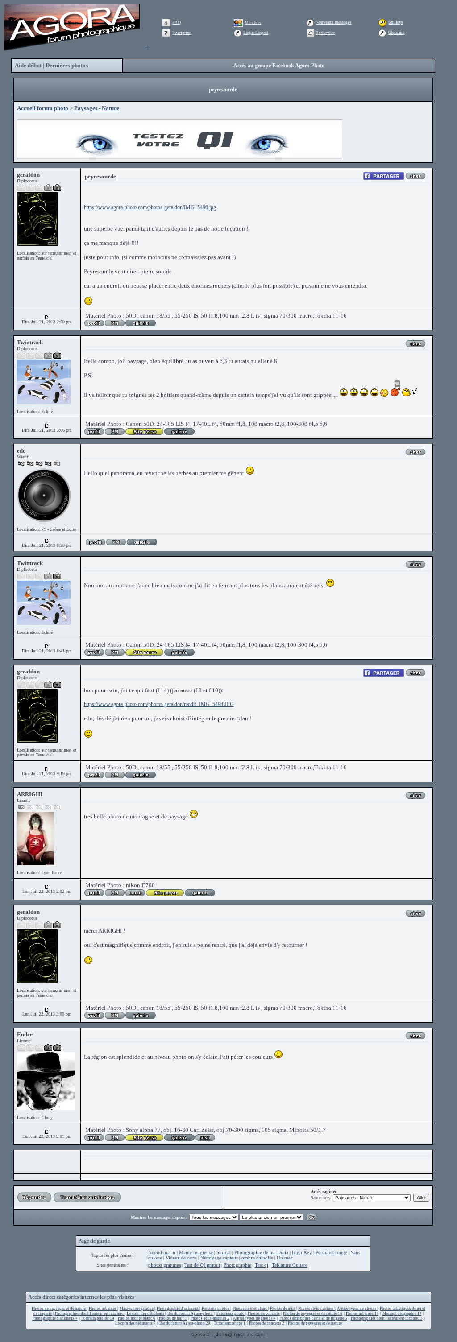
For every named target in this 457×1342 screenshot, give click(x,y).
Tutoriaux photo (230, 1313)
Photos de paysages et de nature (59, 1308)
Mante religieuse (196, 1252)
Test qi (261, 1265)
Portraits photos (216, 1308)
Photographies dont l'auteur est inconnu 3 (387, 1318)
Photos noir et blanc (250, 1308)
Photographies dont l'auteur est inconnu (90, 1313)
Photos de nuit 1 (173, 1318)
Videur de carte (181, 1257)
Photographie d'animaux (178, 1308)
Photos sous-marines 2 (210, 1318)
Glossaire (396, 32)
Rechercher (325, 32)
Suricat (223, 1252)
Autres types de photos (357, 1308)
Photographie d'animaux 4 (55, 1318)
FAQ (176, 22)
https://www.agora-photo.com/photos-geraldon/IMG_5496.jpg (150, 207)
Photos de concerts (264, 1313)
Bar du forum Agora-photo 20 (184, 1323)
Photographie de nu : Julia (261, 1252)
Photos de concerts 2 (266, 1323)
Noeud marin (161, 1252)
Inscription (181, 32)
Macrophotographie (137, 1308)
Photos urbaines (103, 1308)
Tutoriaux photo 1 (229, 1323)
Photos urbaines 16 (362, 1313)
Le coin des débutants (146, 1313)
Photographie (237, 1265)
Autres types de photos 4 (254, 1318)
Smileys (395, 22)
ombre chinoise (257, 1257)
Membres (253, 22)
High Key (302, 1252)
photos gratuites (164, 1265)
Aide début (28, 65)
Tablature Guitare (289, 1265)
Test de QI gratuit (202, 1265)
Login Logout (255, 32)
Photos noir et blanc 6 (136, 1318)
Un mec (285, 1257)
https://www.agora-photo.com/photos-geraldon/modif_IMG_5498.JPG (159, 704)
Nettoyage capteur (219, 1257)
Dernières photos (67, 65)
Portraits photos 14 (97, 1318)
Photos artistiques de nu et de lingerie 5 (313, 1318)
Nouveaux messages (333, 22)
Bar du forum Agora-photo (190, 1313)
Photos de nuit (283, 1308)
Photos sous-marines (316, 1308)
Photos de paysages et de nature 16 (312, 1313)
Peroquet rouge (331, 1252)
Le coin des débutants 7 (135, 1323)
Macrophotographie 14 (402, 1313)
